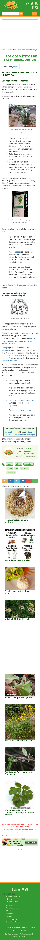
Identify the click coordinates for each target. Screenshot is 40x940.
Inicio (3, 50)
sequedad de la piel (9, 360)
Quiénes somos (11, 919)
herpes (17, 341)
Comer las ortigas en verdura (21, 400)
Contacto (9, 917)
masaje (20, 244)
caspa (11, 341)
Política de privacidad (27, 934)
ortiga (9, 468)
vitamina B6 (32, 355)
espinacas (13, 405)
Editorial (28, 448)
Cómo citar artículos (13, 922)
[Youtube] (15, 890)
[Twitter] (19, 890)
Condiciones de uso (12, 934)
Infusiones (9, 905)
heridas (5, 343)
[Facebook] (12, 890)
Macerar (12, 104)
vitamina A (6, 358)
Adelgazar (9, 899)
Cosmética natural (12, 902)
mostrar (15, 67)
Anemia (8, 910)
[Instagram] (23, 890)
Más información (10, 439)
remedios (24, 468)
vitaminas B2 (21, 355)
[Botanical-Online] (11, 5)
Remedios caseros (12, 908)
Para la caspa (14, 252)
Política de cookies (19, 936)
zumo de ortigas (25, 410)
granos (32, 338)
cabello (10, 464)
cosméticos (28, 464)
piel (16, 468)
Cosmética (9, 50)
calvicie (18, 464)
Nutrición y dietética (13, 896)
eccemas (5, 341)
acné (23, 341)
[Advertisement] (20, 35)
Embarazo (9, 913)
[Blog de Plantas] (26, 890)
